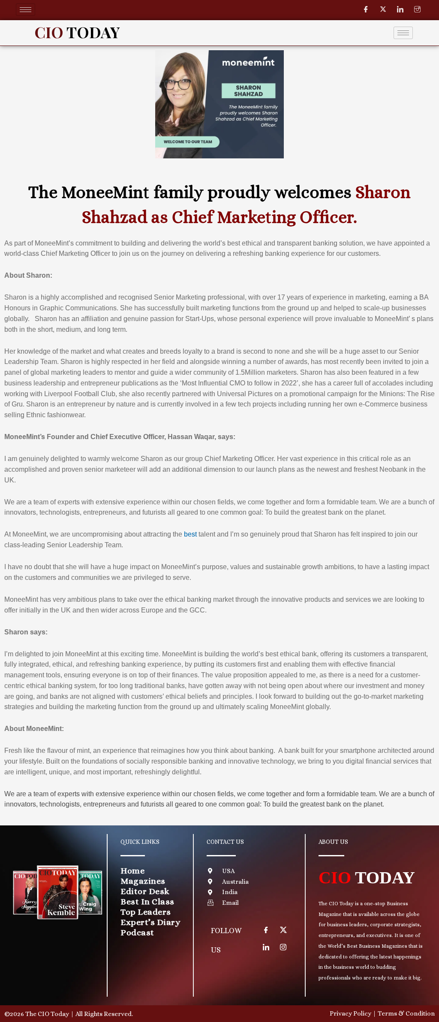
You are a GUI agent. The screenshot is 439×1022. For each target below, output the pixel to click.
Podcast (137, 932)
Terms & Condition (406, 1013)
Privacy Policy (350, 1013)
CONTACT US (225, 841)
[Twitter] (383, 9)
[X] (283, 930)
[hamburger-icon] (25, 9)
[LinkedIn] (400, 9)
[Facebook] (366, 9)
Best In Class (147, 902)
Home (132, 871)
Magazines (142, 881)
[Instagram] (417, 9)
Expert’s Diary (150, 922)
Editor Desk (145, 891)
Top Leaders (145, 912)
